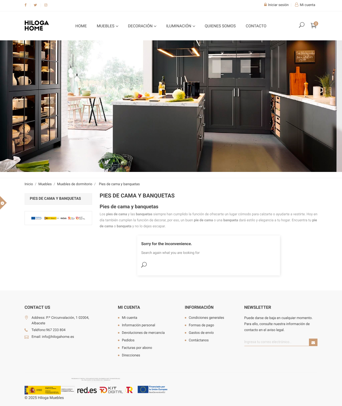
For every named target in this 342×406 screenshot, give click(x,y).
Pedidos (128, 340)
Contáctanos (199, 340)
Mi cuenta (129, 307)
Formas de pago (201, 325)
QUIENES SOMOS (220, 26)
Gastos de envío (201, 333)
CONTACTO (256, 26)
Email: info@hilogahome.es (53, 337)
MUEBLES (106, 26)
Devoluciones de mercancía (143, 333)
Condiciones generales (206, 318)
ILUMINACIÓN (179, 26)
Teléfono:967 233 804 (49, 330)
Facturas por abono (137, 348)
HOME (81, 26)
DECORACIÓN (140, 26)
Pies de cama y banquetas (55, 198)
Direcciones (131, 355)
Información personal (138, 325)
